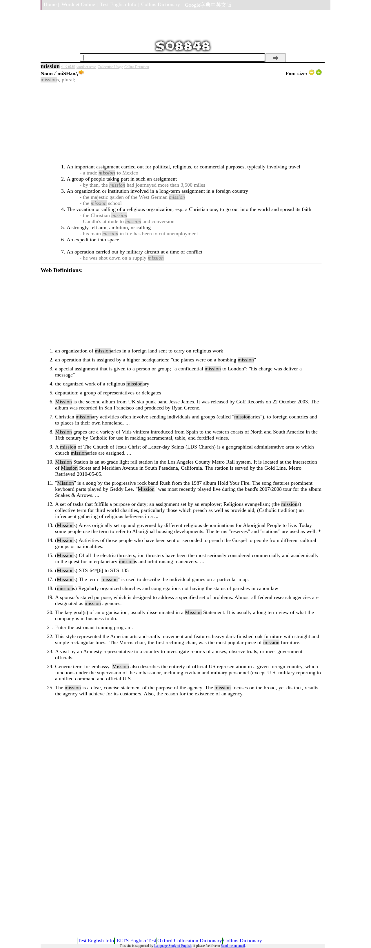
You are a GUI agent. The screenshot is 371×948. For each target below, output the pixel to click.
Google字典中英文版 (208, 5)
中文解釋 (68, 67)
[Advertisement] (181, 123)
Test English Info (96, 940)
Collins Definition (136, 67)
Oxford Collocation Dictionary (189, 940)
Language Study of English (173, 946)
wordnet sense (86, 67)
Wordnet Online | (79, 4)
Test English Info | (119, 4)
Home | (51, 4)
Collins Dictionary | (162, 4)
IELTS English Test (135, 940)
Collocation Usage (110, 67)
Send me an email (233, 946)
